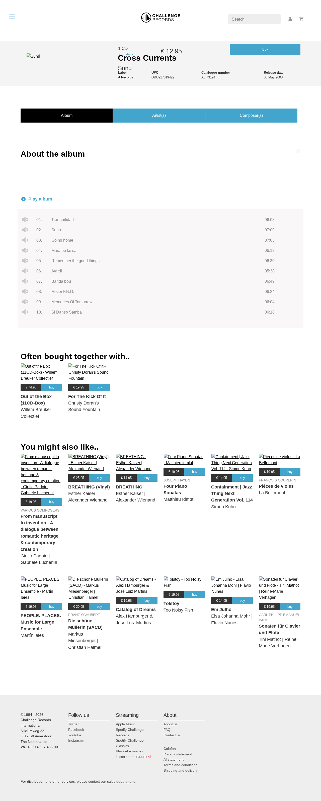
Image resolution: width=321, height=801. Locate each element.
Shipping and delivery (181, 770)
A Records (125, 77)
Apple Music (125, 724)
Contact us (172, 735)
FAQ (167, 730)
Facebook (76, 730)
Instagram (76, 740)
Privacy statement (178, 754)
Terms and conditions (180, 765)
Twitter (73, 724)
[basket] (301, 19)
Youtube (74, 735)
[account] (290, 19)
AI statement (174, 759)
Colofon (170, 749)
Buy (265, 49)
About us (171, 724)
